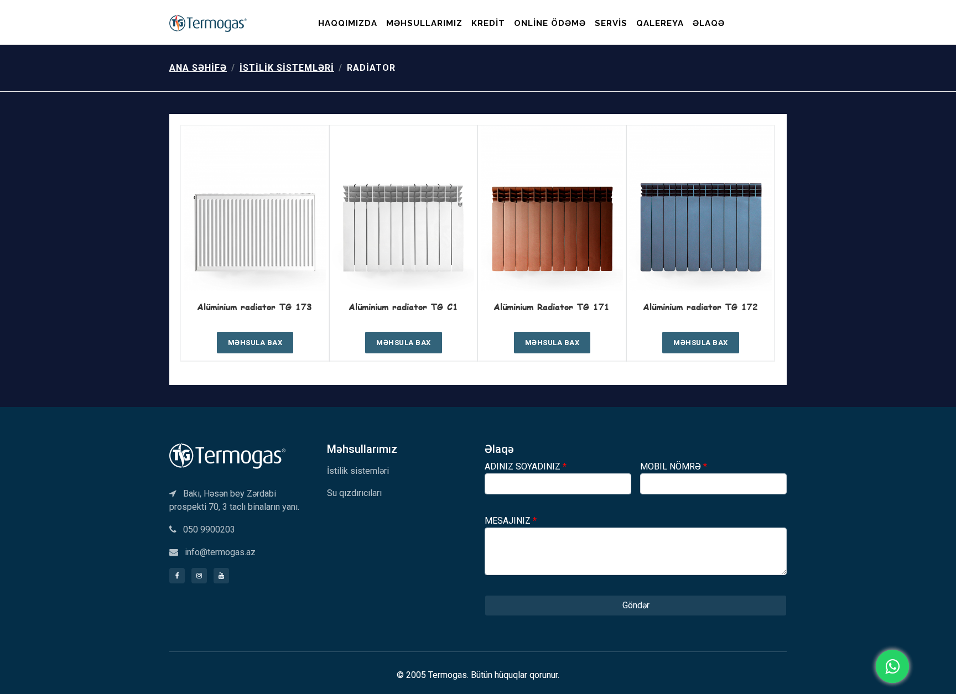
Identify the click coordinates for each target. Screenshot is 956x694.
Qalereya (660, 23)
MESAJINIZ (511, 520)
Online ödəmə (550, 23)
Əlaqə (709, 23)
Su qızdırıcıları (354, 493)
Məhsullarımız (424, 23)
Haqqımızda (347, 23)
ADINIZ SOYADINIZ (526, 466)
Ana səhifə (198, 67)
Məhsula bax (255, 342)
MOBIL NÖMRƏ (673, 466)
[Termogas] (227, 455)
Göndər (636, 605)
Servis (611, 23)
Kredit (488, 23)
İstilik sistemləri (287, 67)
